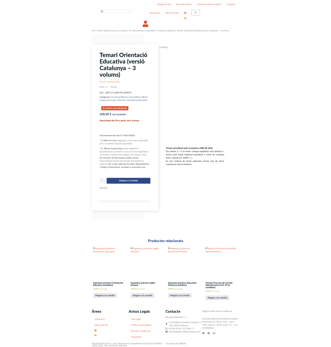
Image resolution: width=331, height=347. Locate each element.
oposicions (154, 12)
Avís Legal (136, 319)
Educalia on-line (184, 4)
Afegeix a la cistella (128, 181)
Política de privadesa (141, 325)
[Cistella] (195, 12)
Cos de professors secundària (142, 30)
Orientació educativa (166, 30)
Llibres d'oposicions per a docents (112, 30)
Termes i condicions (141, 331)
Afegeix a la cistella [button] (105, 295)
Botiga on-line (164, 4)
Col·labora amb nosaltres (209, 4)
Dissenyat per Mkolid (176, 343)
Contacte (231, 4)
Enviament (136, 336)
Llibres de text (172, 12)
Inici (93, 30)
